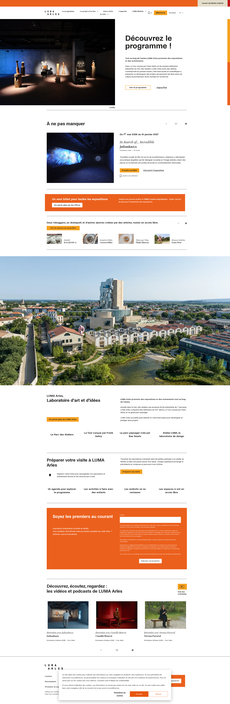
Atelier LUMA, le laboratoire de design (171, 434)
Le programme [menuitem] (68, 11)
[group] (63, 239)
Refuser (159, 694)
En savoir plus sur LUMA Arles (62, 419)
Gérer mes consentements (54, 694)
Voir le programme (138, 87)
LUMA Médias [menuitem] (138, 11)
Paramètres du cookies (120, 694)
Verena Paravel (152, 636)
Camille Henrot (103, 636)
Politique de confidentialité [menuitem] (54, 692)
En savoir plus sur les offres (67, 205)
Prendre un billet (129, 170)
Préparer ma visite (131, 472)
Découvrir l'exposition (153, 170)
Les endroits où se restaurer (135, 491)
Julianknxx (53, 636)
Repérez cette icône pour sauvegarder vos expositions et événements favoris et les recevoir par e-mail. (81, 475)
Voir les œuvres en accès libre (63, 228)
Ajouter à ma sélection (130, 176)
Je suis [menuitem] (103, 14)
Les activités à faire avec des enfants (98, 491)
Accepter (139, 694)
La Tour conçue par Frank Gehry (98, 434)
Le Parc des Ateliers (62, 434)
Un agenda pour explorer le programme (62, 491)
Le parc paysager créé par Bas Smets (135, 434)
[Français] (181, 12)
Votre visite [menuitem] (108, 11)
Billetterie (160, 13)
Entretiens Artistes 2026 (56, 640)
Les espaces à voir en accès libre (171, 491)
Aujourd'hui (162, 87)
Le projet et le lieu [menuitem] (88, 11)
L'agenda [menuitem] (123, 11)
